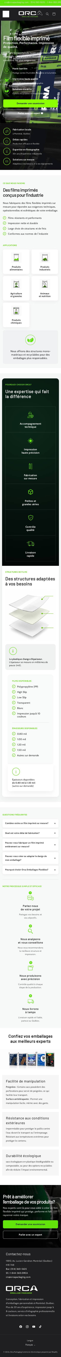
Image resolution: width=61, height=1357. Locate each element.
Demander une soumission (30, 103)
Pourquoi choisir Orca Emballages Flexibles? (26, 869)
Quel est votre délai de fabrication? (22, 833)
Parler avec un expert (30, 1234)
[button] (6, 14)
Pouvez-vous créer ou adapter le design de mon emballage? (26, 858)
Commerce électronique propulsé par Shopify (39, 1352)
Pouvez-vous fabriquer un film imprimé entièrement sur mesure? (24, 844)
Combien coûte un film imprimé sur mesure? (27, 823)
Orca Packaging (16, 1352)
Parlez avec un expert (30, 113)
